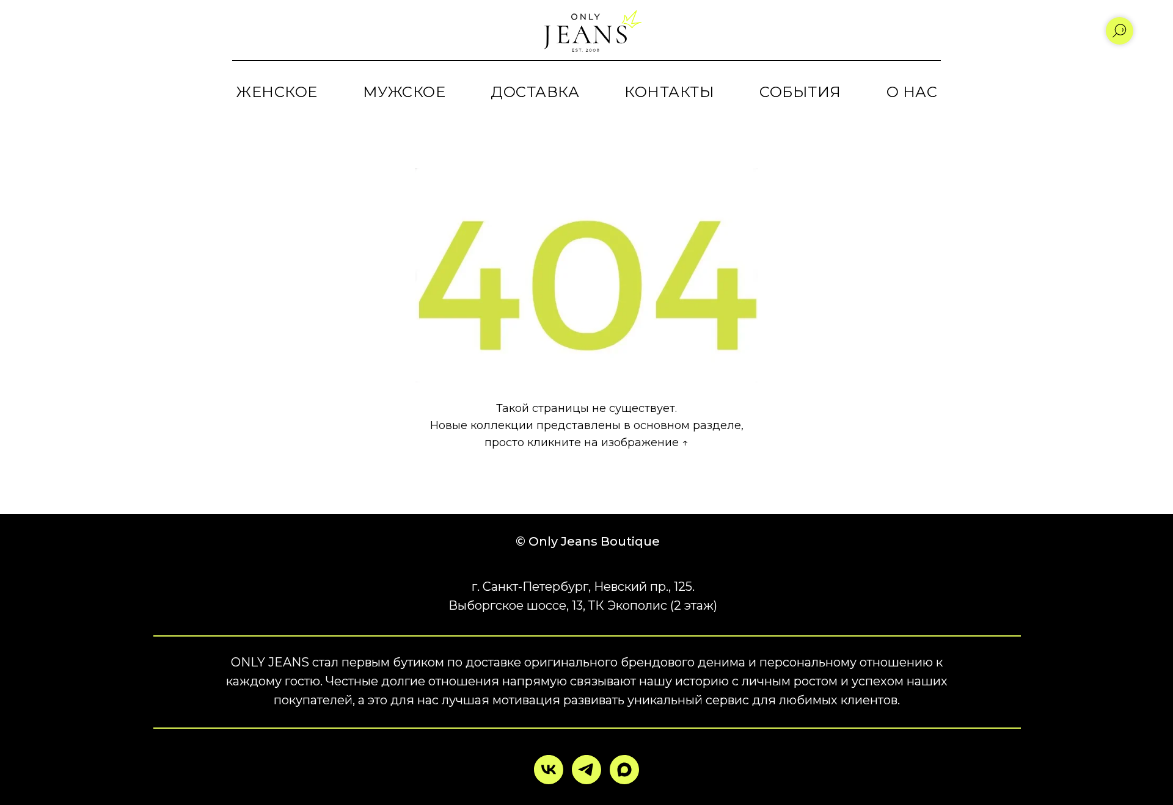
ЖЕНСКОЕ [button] (277, 92)
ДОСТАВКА (535, 92)
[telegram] (586, 769)
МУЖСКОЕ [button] (404, 92)
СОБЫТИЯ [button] (800, 92)
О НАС (912, 92)
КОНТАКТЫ (669, 92)
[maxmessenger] (624, 769)
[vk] (548, 769)
